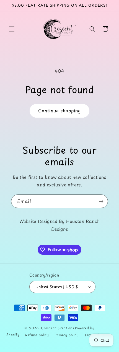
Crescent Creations (57, 327)
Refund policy (37, 334)
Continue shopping (59, 110)
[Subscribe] (101, 201)
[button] (11, 28)
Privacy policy (67, 334)
